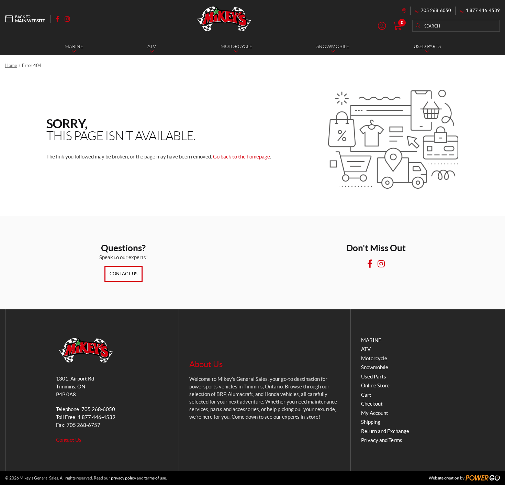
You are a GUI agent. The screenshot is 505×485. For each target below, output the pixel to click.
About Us (206, 364)
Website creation (444, 478)
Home (11, 65)
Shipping (370, 422)
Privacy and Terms (381, 440)
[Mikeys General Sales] (224, 19)
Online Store (375, 385)
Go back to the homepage (241, 156)
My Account (374, 413)
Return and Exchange (385, 431)
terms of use (155, 478)
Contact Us (123, 273)
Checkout (372, 404)
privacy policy (123, 478)
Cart (366, 395)
